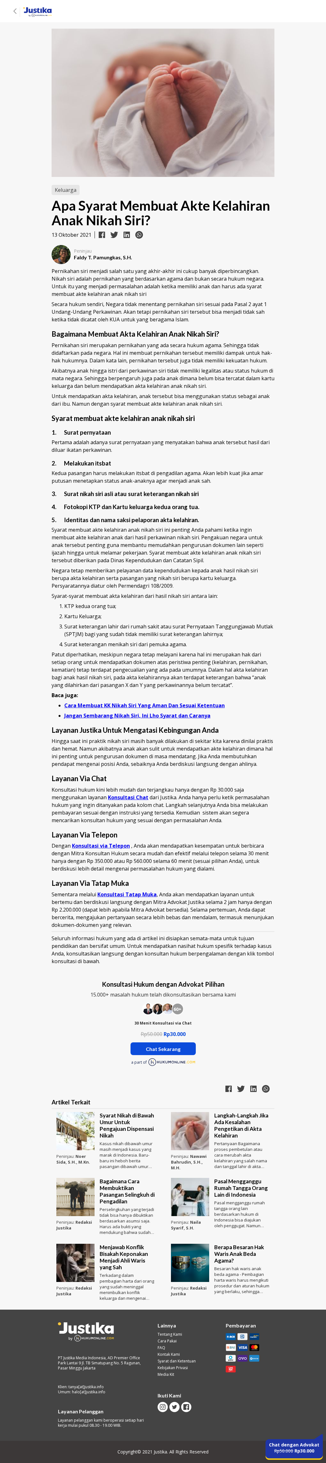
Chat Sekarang (163, 1049)
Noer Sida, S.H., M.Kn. (73, 1159)
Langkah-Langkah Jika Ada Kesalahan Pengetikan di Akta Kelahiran (241, 1125)
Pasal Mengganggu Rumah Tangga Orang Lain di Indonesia (241, 1188)
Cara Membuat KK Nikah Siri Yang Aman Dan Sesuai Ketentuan (144, 705)
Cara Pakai (167, 1341)
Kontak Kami (169, 1354)
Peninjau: (65, 1156)
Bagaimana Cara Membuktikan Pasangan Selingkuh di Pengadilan (127, 1191)
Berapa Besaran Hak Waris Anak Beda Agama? (239, 1254)
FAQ (161, 1347)
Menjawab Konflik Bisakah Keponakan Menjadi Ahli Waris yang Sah (124, 1257)
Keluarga (65, 189)
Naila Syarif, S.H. (186, 1225)
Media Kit (166, 1374)
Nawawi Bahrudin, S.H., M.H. (189, 1162)
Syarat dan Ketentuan (177, 1361)
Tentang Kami (170, 1334)
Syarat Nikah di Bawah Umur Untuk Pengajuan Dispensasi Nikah (127, 1125)
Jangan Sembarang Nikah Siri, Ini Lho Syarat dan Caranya (137, 715)
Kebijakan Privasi (173, 1367)
